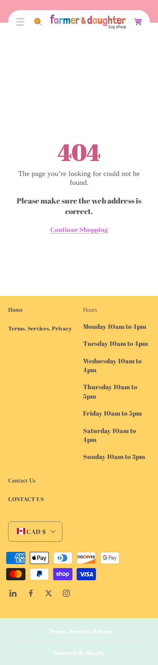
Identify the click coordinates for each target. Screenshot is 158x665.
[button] (20, 22)
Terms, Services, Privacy (40, 328)
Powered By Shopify (79, 652)
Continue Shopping (79, 229)
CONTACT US (26, 499)
